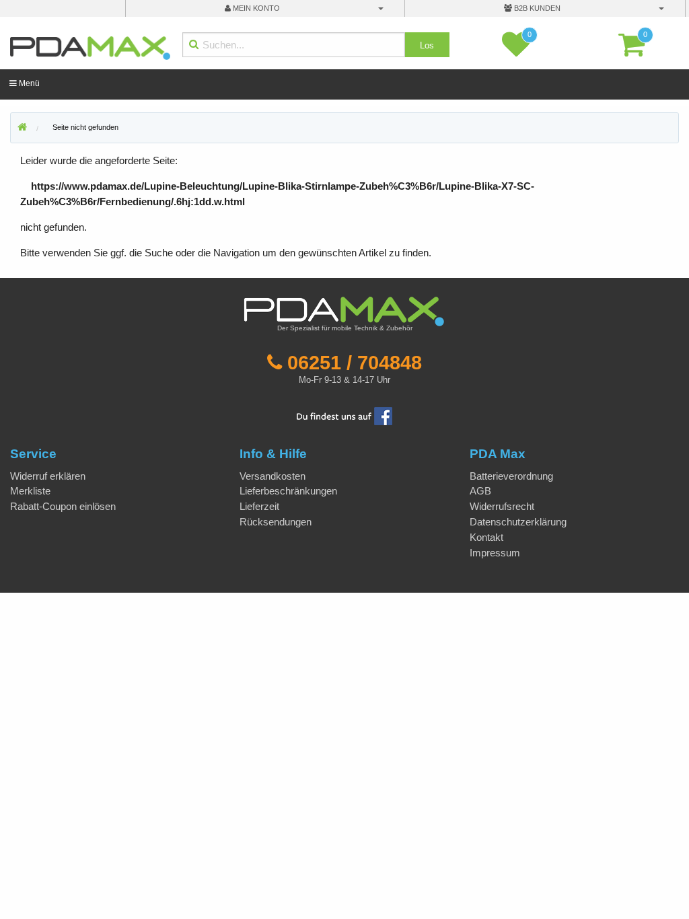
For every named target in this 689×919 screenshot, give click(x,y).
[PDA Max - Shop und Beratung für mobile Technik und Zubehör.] (22, 128)
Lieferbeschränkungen (288, 491)
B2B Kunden (536, 8)
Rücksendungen (276, 521)
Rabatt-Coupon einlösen (63, 506)
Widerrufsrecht (502, 506)
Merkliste (30, 491)
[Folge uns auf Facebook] (344, 415)
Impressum (495, 552)
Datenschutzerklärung (518, 521)
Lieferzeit (259, 506)
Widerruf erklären (47, 476)
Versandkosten (272, 476)
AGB (480, 491)
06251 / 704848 (354, 362)
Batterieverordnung (511, 476)
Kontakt (486, 537)
